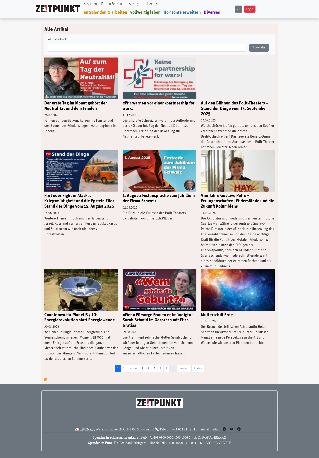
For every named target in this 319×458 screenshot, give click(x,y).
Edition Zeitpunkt (112, 4)
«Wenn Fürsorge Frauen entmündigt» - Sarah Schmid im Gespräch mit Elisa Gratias (158, 320)
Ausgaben (90, 4)
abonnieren (45, 379)
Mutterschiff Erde (217, 315)
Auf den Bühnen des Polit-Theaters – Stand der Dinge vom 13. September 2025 (234, 108)
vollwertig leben (145, 12)
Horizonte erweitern (182, 12)
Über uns (151, 4)
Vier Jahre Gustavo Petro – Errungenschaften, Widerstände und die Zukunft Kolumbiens (237, 201)
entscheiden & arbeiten (105, 12)
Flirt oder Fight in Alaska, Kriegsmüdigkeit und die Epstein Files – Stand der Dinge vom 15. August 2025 (81, 201)
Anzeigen (135, 4)
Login (249, 9)
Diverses (212, 12)
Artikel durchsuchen (58, 39)
